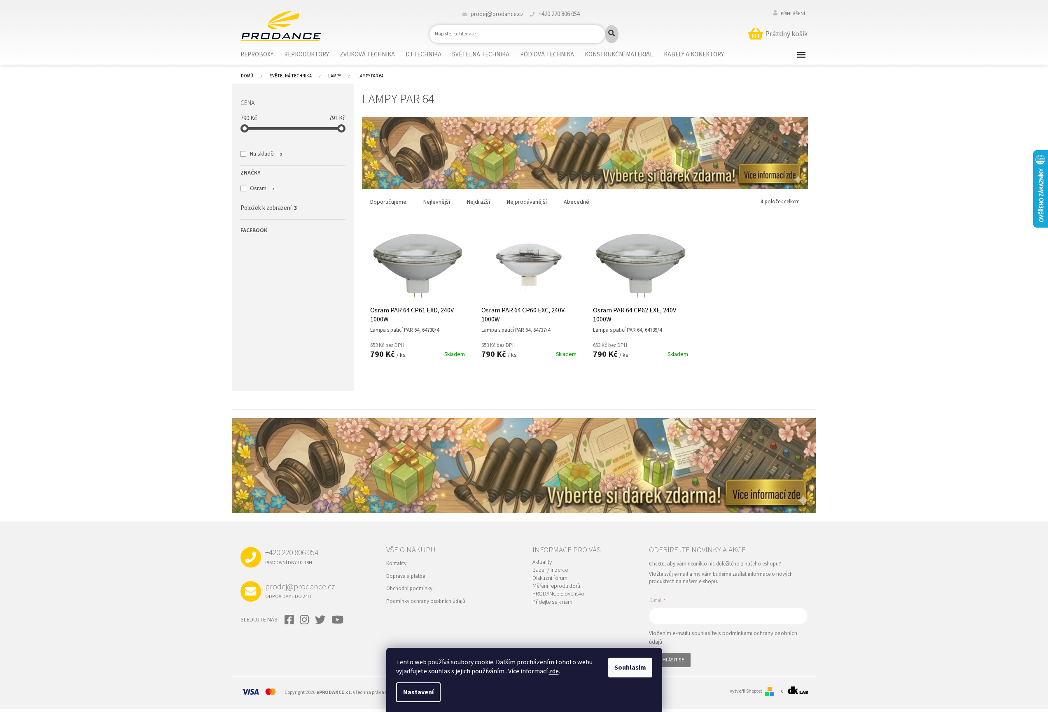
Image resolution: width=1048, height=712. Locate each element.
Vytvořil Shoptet (746, 691)
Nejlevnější (436, 202)
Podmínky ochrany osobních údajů (425, 601)
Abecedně (576, 202)
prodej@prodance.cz (300, 590)
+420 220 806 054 (291, 556)
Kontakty (396, 563)
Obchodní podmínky (409, 588)
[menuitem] (262, 55)
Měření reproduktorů (556, 586)
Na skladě (266, 154)
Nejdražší (478, 202)
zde (554, 671)
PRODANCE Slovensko (558, 594)
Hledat (612, 34)
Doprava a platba (405, 576)
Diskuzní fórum (549, 578)
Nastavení (418, 692)
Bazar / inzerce (550, 570)
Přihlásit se (670, 659)
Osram (262, 188)
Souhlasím (630, 667)
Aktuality (542, 562)
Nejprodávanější (527, 202)
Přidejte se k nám (552, 602)
